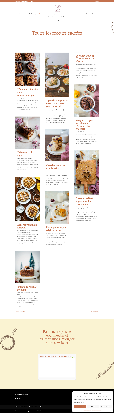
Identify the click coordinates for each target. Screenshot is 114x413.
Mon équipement (55, 14)
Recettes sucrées (28, 98)
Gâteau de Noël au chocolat (27, 288)
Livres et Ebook (52, 17)
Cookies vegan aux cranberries (56, 166)
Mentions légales (23, 407)
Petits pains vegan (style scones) (56, 228)
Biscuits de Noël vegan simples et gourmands (85, 201)
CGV (16, 407)
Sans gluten (78, 66)
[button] (111, 393)
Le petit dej (19, 230)
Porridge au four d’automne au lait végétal (85, 58)
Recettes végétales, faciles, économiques (28, 14)
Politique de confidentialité (96, 410)
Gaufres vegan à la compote (27, 226)
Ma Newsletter (62, 17)
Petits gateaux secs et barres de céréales (54, 171)
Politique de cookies (87, 410)
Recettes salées (84, 64)
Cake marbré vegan (24, 153)
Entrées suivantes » (95, 311)
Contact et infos (89, 14)
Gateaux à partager (21, 98)
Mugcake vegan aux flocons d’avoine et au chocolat (84, 124)
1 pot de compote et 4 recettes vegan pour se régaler (57, 103)
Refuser (93, 406)
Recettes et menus (43, 14)
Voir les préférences (105, 406)
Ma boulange (54, 233)
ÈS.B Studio (38, 411)
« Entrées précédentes (20, 311)
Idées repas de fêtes (29, 292)
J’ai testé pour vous (67, 14)
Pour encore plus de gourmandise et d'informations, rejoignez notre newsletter (57, 337)
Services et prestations (79, 14)
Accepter (80, 406)
